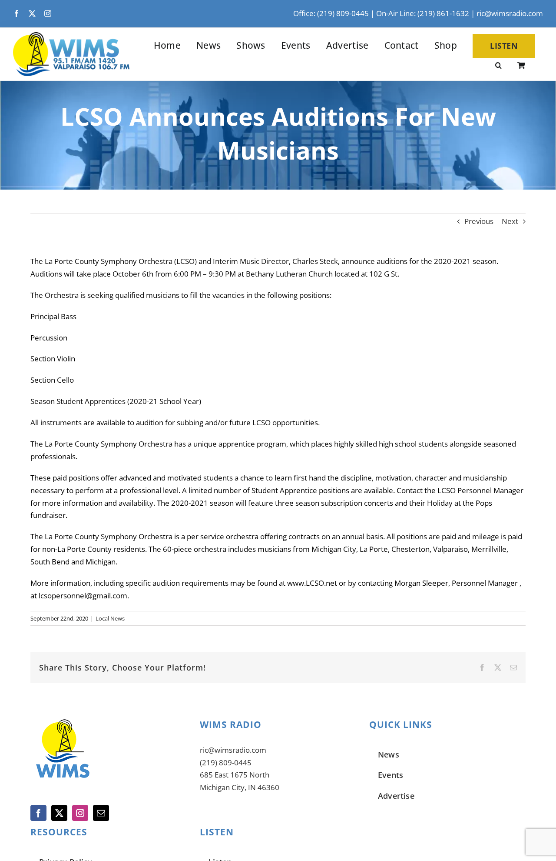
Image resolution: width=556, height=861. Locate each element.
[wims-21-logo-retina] (71, 36)
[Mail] (101, 813)
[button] (498, 66)
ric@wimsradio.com (510, 13)
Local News (110, 618)
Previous (478, 221)
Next (510, 221)
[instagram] (47, 13)
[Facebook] (38, 813)
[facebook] (16, 13)
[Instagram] (80, 813)
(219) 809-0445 (226, 763)
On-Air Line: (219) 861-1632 (422, 13)
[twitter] (32, 13)
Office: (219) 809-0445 (331, 13)
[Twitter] (59, 813)
